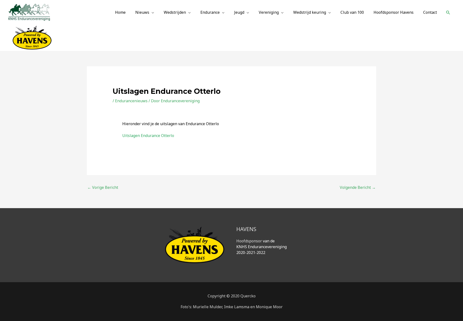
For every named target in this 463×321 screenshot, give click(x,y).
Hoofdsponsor (249, 241)
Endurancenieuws (131, 100)
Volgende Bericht (358, 187)
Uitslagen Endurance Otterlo (148, 135)
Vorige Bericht (102, 187)
